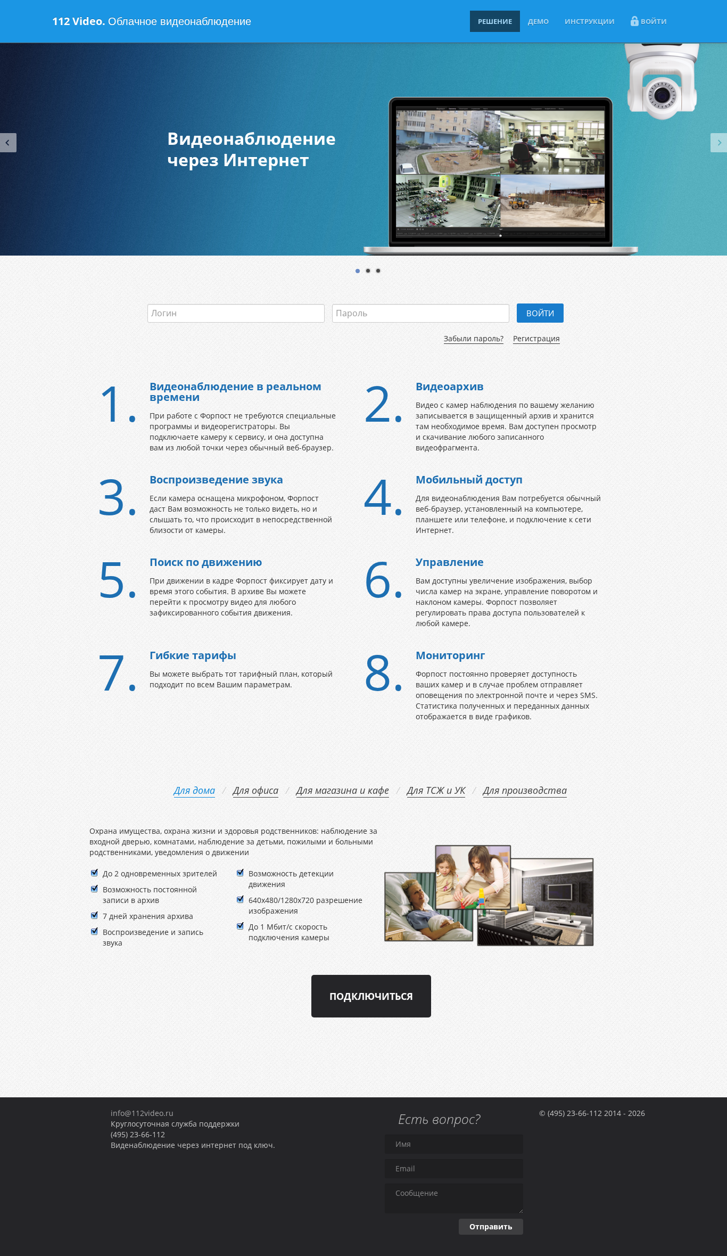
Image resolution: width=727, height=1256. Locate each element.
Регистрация (536, 338)
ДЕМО (538, 21)
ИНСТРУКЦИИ (590, 21)
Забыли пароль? (473, 338)
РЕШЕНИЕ (495, 21)
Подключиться (371, 996)
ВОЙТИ (654, 21)
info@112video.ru (142, 1113)
